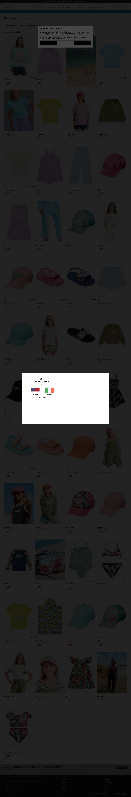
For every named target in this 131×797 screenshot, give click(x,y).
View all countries (42, 397)
